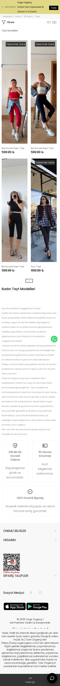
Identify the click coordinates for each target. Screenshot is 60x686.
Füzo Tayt (36, 266)
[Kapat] (3, 7)
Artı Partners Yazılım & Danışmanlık (30, 622)
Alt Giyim (28, 16)
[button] (25, 92)
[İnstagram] (38, 593)
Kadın (18, 16)
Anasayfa (7, 16)
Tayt (38, 16)
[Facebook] (32, 593)
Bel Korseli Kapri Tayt (13, 148)
